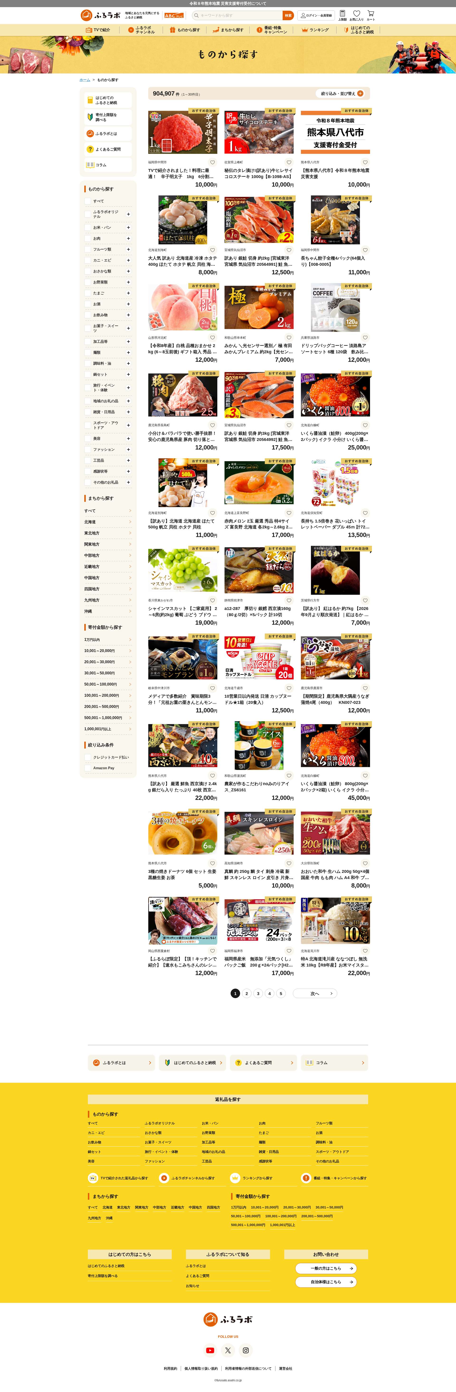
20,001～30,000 (99, 662)
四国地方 (92, 589)
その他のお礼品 (327, 1161)
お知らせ (192, 1286)
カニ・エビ (96, 1133)
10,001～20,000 (99, 651)
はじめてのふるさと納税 (106, 1266)
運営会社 (285, 1368)
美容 (91, 1161)
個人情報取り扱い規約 (201, 1368)
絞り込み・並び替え (338, 94)
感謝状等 (265, 1161)
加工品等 (208, 1142)
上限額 (342, 19)
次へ (315, 993)
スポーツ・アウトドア (332, 1152)
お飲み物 (94, 1142)
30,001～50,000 (99, 673)
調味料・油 (324, 1142)
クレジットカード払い (111, 757)
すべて (98, 201)
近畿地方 (92, 567)
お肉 (262, 1123)
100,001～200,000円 (281, 1216)
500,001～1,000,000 (103, 718)
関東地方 (92, 544)
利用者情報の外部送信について (248, 1368)
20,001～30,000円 (297, 1207)
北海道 (90, 522)
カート (371, 19)
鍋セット (94, 1152)
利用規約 (170, 1368)
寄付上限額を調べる (103, 1276)
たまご (264, 1133)
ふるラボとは (196, 1266)
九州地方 (92, 600)
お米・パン (210, 1123)
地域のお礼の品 (213, 1152)
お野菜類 (208, 1133)
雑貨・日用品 (269, 1152)
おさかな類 (153, 1133)
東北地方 (92, 533)
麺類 (262, 1142)
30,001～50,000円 (329, 1207)
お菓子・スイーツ (158, 1142)
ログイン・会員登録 (319, 15)
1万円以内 (238, 1207)
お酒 (319, 1133)
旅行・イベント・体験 (161, 1152)
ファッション (155, 1161)
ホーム (85, 80)
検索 (288, 15)
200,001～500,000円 (317, 1216)
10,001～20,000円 (265, 1207)
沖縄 (88, 611)
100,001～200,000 (101, 695)
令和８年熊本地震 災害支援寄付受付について (228, 3)
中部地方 (92, 555)
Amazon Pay (103, 768)
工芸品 (207, 1161)
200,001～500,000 (101, 707)
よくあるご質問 (197, 1276)
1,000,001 (97, 729)
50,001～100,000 (100, 684)
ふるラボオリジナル (160, 1123)
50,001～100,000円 (246, 1216)
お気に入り (357, 19)
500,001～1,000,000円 (248, 1225)
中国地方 (92, 578)
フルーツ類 (324, 1123)
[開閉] (128, 214)
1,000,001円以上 (282, 1225)
